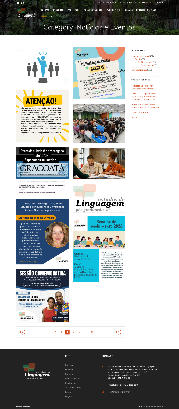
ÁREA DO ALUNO (111, 2)
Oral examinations (135, 10)
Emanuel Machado (157, 406)
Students (58, 10)
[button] (51, 16)
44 (93, 332)
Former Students (93, 10)
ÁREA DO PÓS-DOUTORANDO (152, 2)
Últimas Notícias (139, 70)
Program (44, 10)
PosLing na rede (145, 62)
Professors (74, 10)
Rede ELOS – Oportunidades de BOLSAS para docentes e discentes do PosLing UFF (144, 96)
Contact (151, 10)
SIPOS (97, 2)
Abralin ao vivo (147, 65)
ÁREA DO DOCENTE (129, 2)
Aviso (134, 117)
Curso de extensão (140, 112)
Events (138, 59)
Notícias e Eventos (140, 56)
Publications (113, 10)
